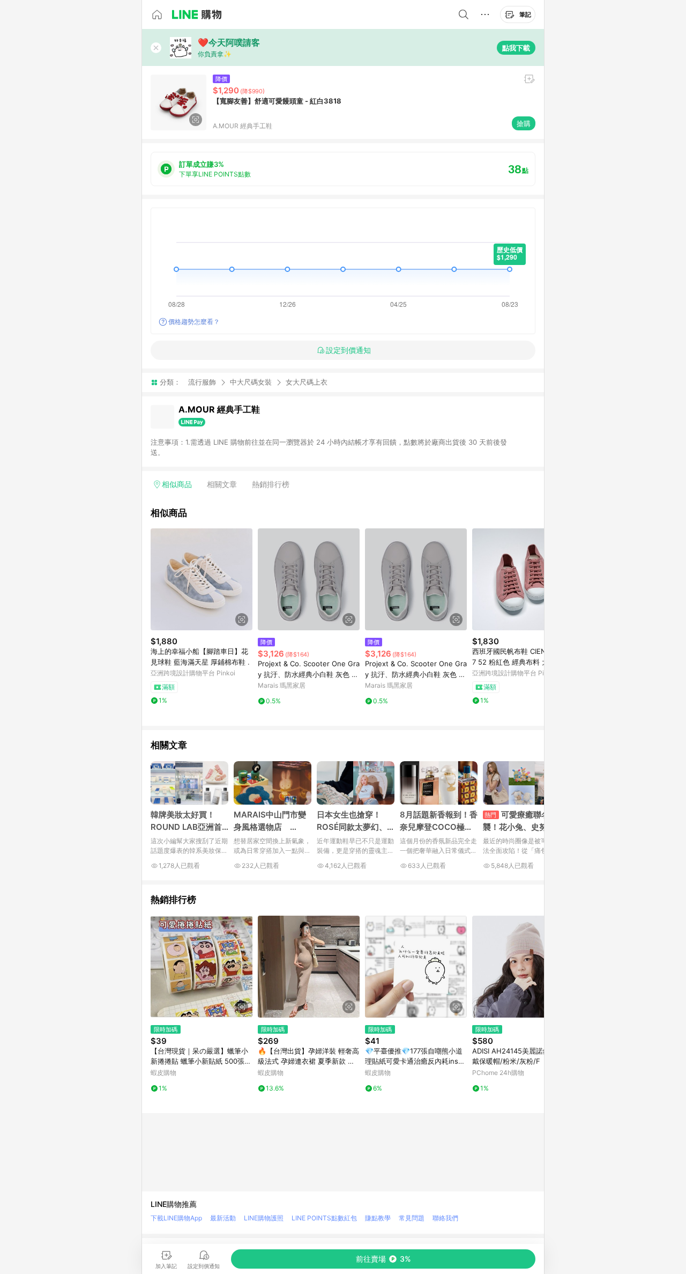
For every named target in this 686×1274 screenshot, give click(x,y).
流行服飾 (202, 382)
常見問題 (411, 1218)
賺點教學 (378, 1218)
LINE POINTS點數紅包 (324, 1218)
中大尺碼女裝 (251, 382)
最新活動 (223, 1218)
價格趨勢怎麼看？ (194, 322)
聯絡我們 (445, 1218)
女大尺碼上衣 (306, 382)
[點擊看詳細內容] (201, 579)
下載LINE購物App (176, 1218)
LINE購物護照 (264, 1218)
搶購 (524, 123)
